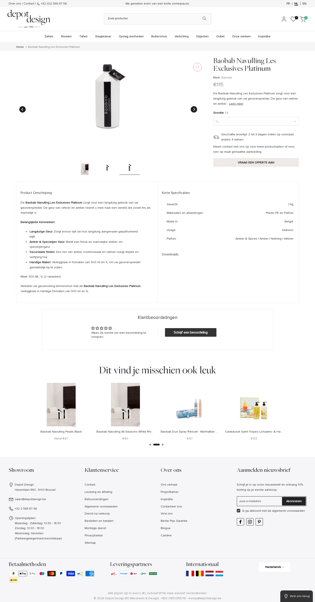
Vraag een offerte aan (256, 162)
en (304, 3)
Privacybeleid (94, 535)
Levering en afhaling (98, 492)
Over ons (15, 3)
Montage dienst (95, 528)
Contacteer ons (171, 506)
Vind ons (167, 513)
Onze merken (241, 36)
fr (288, 3)
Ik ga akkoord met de (273, 511)
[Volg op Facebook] (240, 521)
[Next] (194, 109)
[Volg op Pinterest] (259, 521)
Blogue (166, 528)
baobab (226, 77)
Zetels (49, 36)
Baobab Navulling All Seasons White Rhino (125, 431)
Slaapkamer (103, 36)
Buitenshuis (159, 36)
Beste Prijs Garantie (174, 521)
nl (296, 3)
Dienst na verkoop (97, 513)
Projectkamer (169, 492)
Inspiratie (264, 36)
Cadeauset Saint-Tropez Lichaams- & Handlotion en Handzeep (268, 431)
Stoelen (66, 36)
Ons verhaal (169, 484)
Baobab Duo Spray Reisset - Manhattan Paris (191, 431)
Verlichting (182, 36)
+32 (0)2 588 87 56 (53, 3)
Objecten (202, 36)
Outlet (220, 36)
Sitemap (90, 543)
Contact (29, 3)
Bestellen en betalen (99, 521)
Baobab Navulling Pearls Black (61, 431)
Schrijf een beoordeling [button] (191, 332)
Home (20, 47)
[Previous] (22, 109)
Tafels (83, 36)
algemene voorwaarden (288, 511)
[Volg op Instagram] (250, 521)
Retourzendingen (96, 499)
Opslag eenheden (131, 36)
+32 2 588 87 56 (26, 508)
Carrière (166, 535)
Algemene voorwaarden (101, 506)
